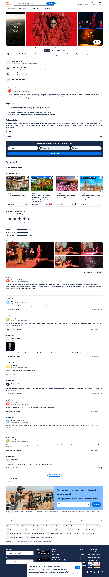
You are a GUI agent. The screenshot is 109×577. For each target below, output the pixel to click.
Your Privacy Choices (57, 560)
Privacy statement (15, 513)
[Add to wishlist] (26, 177)
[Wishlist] (79, 2)
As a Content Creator (94, 554)
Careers (82, 554)
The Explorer (83, 565)
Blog (81, 557)
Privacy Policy (55, 557)
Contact (54, 551)
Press (81, 560)
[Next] (102, 191)
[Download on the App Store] (43, 559)
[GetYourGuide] (8, 3)
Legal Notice (55, 554)
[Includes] (101, 137)
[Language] (93, 2)
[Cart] (86, 2)
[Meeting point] (101, 162)
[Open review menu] (101, 281)
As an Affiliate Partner (94, 557)
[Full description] (101, 120)
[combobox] (30, 3)
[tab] (16, 520)
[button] (58, 51)
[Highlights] (101, 104)
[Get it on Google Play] (43, 553)
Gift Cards (82, 562)
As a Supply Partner (93, 551)
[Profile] (100, 2)
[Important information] (101, 167)
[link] (17, 191)
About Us (82, 551)
